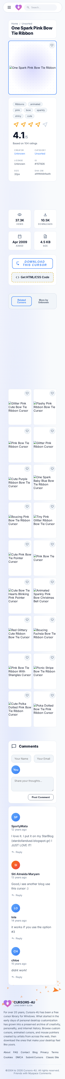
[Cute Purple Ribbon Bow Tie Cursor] (20, 482)
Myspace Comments (39, 1073)
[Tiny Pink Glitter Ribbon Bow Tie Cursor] (45, 520)
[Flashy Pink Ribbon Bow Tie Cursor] (45, 407)
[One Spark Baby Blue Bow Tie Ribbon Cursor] (45, 482)
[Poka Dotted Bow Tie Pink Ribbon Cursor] (45, 709)
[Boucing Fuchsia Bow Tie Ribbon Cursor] (45, 634)
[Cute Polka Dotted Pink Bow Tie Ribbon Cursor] (20, 709)
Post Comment (41, 797)
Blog (35, 1052)
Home (14, 23)
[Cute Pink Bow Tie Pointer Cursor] (20, 558)
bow (28, 110)
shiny (18, 116)
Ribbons (19, 104)
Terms (54, 1052)
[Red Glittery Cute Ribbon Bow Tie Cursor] (20, 634)
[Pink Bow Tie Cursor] (45, 558)
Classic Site (52, 1057)
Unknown (19, 153)
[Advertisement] (32, 196)
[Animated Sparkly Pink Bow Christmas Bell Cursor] (45, 596)
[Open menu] (9, 7)
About (7, 1052)
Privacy (44, 1052)
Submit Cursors (34, 1057)
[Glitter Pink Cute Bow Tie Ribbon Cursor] (20, 407)
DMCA (19, 1057)
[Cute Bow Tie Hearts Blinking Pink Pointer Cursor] (20, 596)
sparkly (41, 110)
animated (35, 104)
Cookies (8, 1057)
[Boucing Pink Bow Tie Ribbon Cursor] (20, 520)
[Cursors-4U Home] (18, 7)
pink (17, 110)
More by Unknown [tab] (43, 301)
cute (29, 116)
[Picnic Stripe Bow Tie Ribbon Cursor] (45, 671)
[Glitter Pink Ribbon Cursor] (45, 445)
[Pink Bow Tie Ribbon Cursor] (20, 445)
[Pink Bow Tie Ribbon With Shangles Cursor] (20, 671)
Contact (25, 1052)
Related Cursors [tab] (21, 301)
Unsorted (27, 23)
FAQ (15, 1052)
